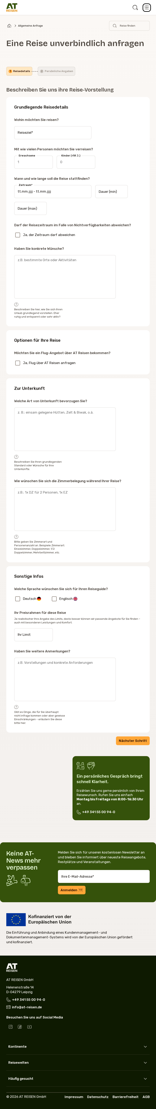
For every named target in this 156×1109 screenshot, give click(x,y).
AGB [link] (146, 1097)
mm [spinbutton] (25, 191)
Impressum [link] (74, 1097)
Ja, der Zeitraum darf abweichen (49, 235)
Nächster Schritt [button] (133, 741)
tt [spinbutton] (19, 191)
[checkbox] (17, 235)
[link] (135, 8)
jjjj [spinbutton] (31, 191)
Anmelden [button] (69, 890)
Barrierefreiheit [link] (126, 1097)
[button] (147, 8)
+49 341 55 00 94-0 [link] (98, 812)
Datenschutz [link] (98, 1097)
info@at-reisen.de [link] (27, 1007)
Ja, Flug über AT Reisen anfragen (49, 363)
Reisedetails (20, 71)
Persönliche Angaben (57, 71)
